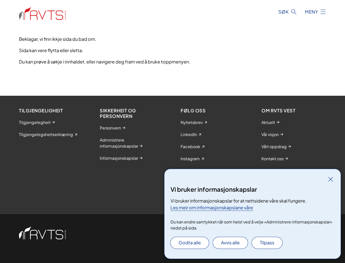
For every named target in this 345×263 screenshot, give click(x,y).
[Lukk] (331, 179)
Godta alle (190, 242)
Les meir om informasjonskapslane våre (211, 207)
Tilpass (267, 242)
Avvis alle (230, 242)
